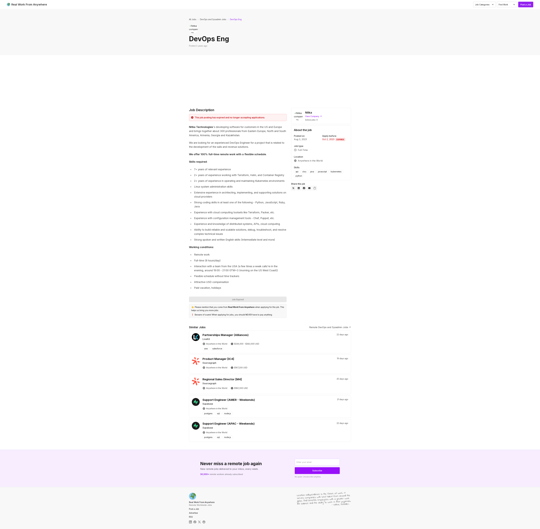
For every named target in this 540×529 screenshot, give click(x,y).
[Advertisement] (270, 80)
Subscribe (317, 470)
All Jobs (192, 19)
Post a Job (525, 4)
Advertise (193, 513)
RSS (191, 517)
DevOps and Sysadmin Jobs (213, 19)
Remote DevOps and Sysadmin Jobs (328, 327)
